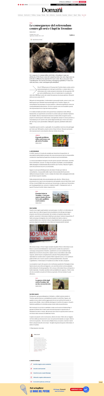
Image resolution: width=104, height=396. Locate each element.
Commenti (27, 15)
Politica (34, 15)
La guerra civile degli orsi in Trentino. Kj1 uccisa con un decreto (43, 282)
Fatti (47, 15)
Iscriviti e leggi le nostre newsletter (42, 364)
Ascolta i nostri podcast (39, 368)
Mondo (43, 15)
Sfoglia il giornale (65, 2)
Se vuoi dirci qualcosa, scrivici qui (41, 381)
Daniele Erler (33, 31)
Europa (39, 15)
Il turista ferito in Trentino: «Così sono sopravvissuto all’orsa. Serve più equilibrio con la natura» (43, 197)
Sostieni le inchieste (62, 4)
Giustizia (64, 15)
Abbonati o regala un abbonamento (42, 377)
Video (79, 15)
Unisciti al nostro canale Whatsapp (42, 373)
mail (36, 349)
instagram (40, 349)
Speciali (84, 15)
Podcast (73, 4)
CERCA (26, 4)
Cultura (70, 15)
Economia (58, 15)
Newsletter (81, 4)
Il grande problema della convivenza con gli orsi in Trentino (43, 139)
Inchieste (20, 15)
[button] (70, 35)
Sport (75, 15)
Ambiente (52, 15)
